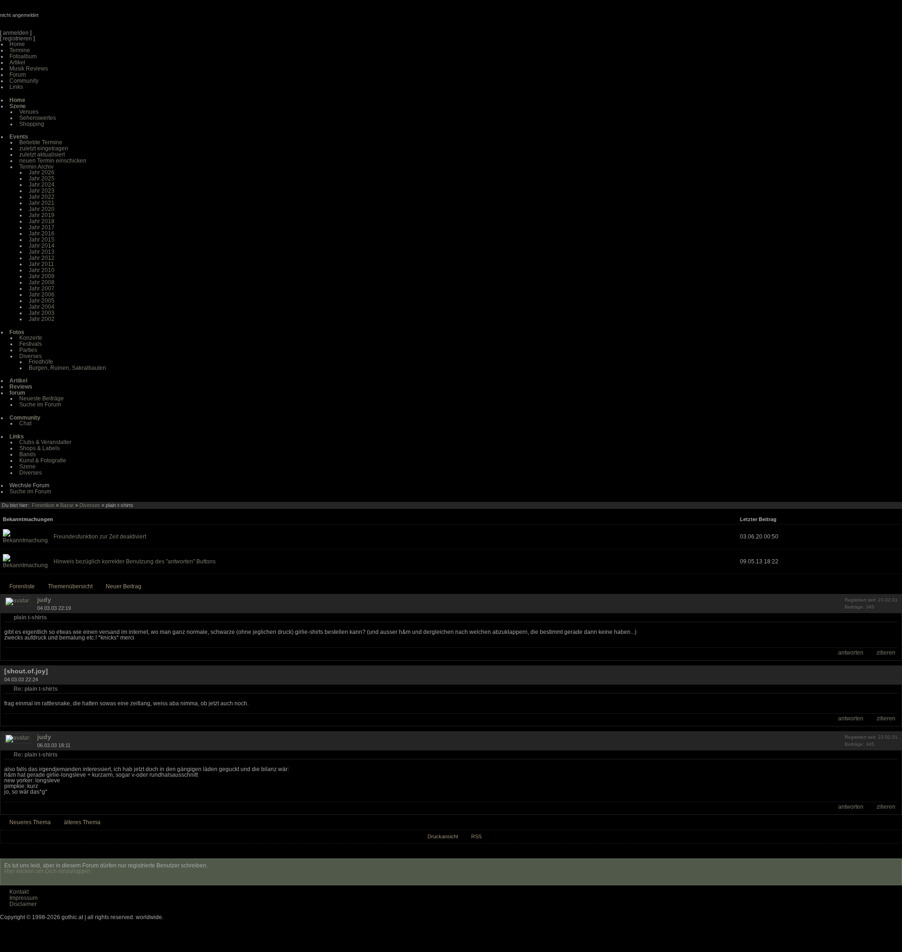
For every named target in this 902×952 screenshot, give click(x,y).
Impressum (23, 898)
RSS (476, 836)
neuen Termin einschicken (52, 160)
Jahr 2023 (41, 190)
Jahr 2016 (41, 233)
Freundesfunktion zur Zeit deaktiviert (100, 536)
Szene (27, 466)
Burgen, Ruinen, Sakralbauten (67, 368)
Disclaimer (23, 904)
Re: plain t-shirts (36, 689)
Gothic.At (54, 19)
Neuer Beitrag (123, 586)
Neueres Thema (30, 822)
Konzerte (30, 338)
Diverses (30, 356)
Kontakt (19, 892)
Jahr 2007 (41, 288)
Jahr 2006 (41, 294)
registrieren (17, 38)
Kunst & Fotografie (42, 460)
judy (44, 599)
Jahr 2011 (41, 264)
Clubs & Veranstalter (45, 442)
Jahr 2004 (41, 307)
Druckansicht (443, 836)
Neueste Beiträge (41, 398)
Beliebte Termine (40, 142)
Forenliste (43, 505)
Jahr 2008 (41, 282)
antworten (850, 652)
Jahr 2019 (41, 215)
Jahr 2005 (41, 300)
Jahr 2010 (41, 270)
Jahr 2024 (41, 184)
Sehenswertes (37, 118)
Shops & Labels (39, 448)
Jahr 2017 (41, 227)
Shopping (31, 124)
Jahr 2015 (41, 239)
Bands (27, 454)
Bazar (67, 505)
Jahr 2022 (41, 197)
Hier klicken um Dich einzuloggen (47, 871)
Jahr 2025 (41, 178)
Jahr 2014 (41, 245)
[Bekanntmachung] (25, 540)
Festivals (30, 344)
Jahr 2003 (41, 313)
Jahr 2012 (41, 258)
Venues (29, 112)
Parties (28, 350)
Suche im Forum (40, 404)
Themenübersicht (70, 586)
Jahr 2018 (41, 221)
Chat (25, 423)
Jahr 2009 (41, 276)
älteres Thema (82, 822)
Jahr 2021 (41, 203)
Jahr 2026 (41, 172)
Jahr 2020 (41, 209)
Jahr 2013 (41, 252)
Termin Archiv (36, 167)
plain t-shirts (30, 617)
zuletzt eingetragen (43, 148)
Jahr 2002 (41, 319)
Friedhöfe (41, 362)
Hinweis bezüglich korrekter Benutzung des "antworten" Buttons (135, 561)
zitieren (886, 652)
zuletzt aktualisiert (42, 154)
